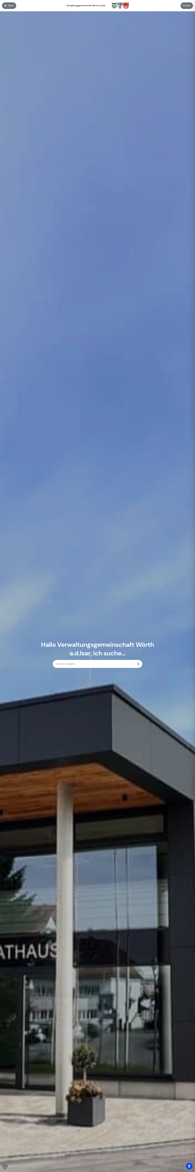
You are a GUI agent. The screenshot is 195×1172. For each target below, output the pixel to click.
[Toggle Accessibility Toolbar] (189, 1166)
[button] (5, 1167)
